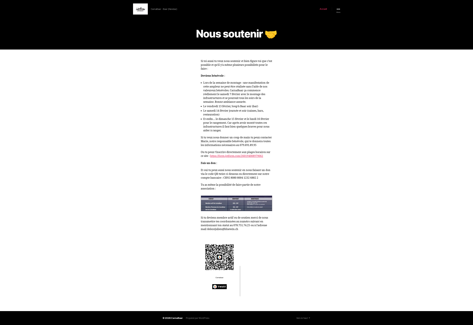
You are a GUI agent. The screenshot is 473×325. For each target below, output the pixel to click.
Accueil (323, 9)
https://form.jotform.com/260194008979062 (236, 156)
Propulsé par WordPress (197, 318)
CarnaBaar (177, 318)
